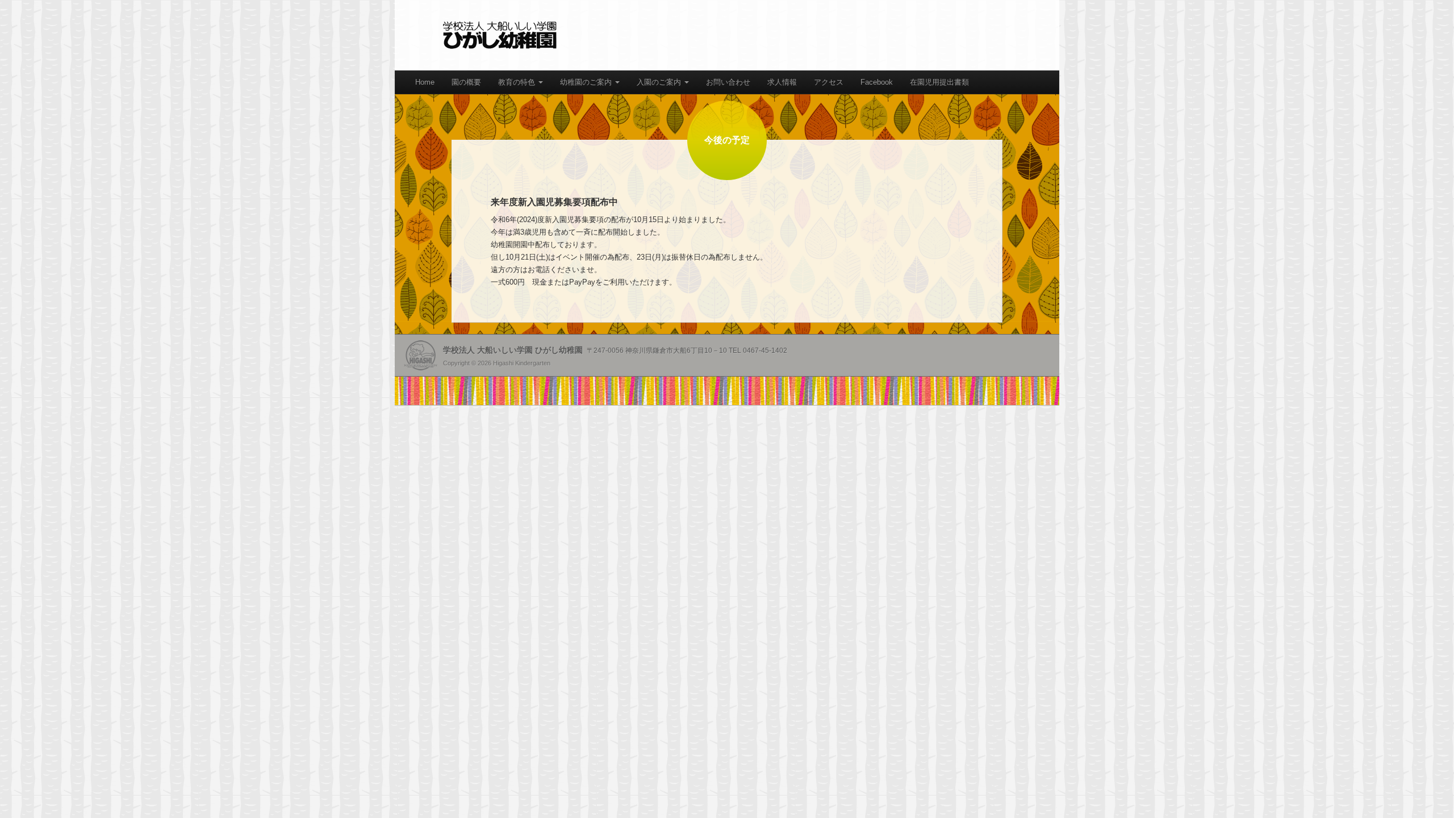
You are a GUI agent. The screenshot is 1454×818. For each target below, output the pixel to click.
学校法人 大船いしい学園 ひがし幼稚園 (500, 35)
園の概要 (466, 82)
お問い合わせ (728, 82)
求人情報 (782, 82)
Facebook (876, 82)
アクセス (828, 82)
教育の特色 (517, 82)
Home (424, 82)
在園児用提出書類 (939, 82)
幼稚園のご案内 (587, 82)
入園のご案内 (660, 82)
